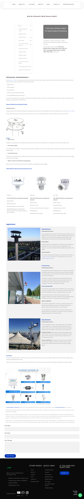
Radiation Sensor (22, 33)
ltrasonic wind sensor (13, 80)
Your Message (8, 440)
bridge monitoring (46, 229)
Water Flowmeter (23, 58)
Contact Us (56, 4)
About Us (40, 4)
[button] (80, 495)
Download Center (68, 4)
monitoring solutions (60, 407)
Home (13, 4)
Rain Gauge (25, 40)
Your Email (7, 433)
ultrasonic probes (71, 111)
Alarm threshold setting (47, 286)
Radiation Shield (22, 55)
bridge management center (48, 258)
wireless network (46, 256)
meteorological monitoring (13, 407)
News (48, 4)
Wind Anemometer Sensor (25, 30)
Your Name (7, 425)
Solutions (32, 4)
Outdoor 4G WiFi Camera (25, 69)
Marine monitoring (46, 319)
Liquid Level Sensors (23, 48)
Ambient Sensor (25, 37)
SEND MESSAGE (10, 455)
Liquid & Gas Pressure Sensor (24, 62)
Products (22, 4)
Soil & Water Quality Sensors (25, 44)
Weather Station (22, 51)
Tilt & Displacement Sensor (25, 66)
